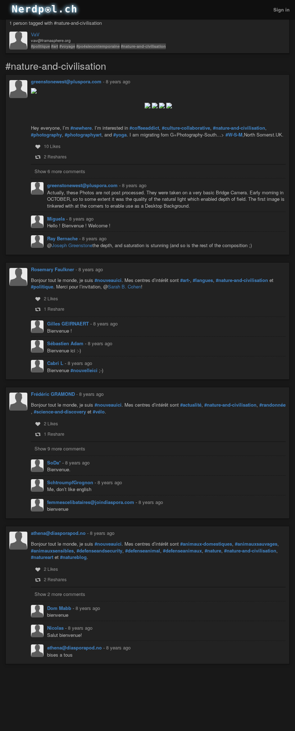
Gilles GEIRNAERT (68, 323)
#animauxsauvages (256, 544)
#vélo (99, 411)
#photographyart (83, 134)
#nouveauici (108, 280)
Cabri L (56, 363)
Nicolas (56, 627)
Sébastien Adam (66, 343)
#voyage (67, 46)
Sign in (281, 9)
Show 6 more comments (60, 171)
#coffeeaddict (144, 128)
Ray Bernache (63, 238)
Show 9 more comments (60, 448)
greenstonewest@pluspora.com (66, 81)
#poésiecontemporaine (98, 46)
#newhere (81, 128)
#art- (185, 280)
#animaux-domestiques (206, 544)
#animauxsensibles (52, 550)
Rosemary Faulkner (52, 269)
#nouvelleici (84, 370)
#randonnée (272, 405)
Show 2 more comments (60, 594)
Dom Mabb (60, 608)
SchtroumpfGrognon (71, 482)
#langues (203, 280)
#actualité (190, 405)
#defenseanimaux (182, 550)
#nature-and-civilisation (143, 46)
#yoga (120, 134)
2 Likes (51, 298)
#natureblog (73, 557)
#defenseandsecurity (99, 550)
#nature (213, 550)
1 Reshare (54, 309)
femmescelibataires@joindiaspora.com (91, 502)
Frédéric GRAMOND (53, 393)
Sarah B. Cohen (124, 286)
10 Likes (52, 146)
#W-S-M (234, 134)
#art (54, 46)
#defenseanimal (142, 550)
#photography (46, 134)
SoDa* (54, 462)
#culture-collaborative (186, 128)
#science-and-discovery (60, 411)
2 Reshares (55, 156)
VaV (35, 34)
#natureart (42, 557)
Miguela (56, 218)
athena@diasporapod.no (58, 532)
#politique (40, 46)
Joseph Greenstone (72, 245)
